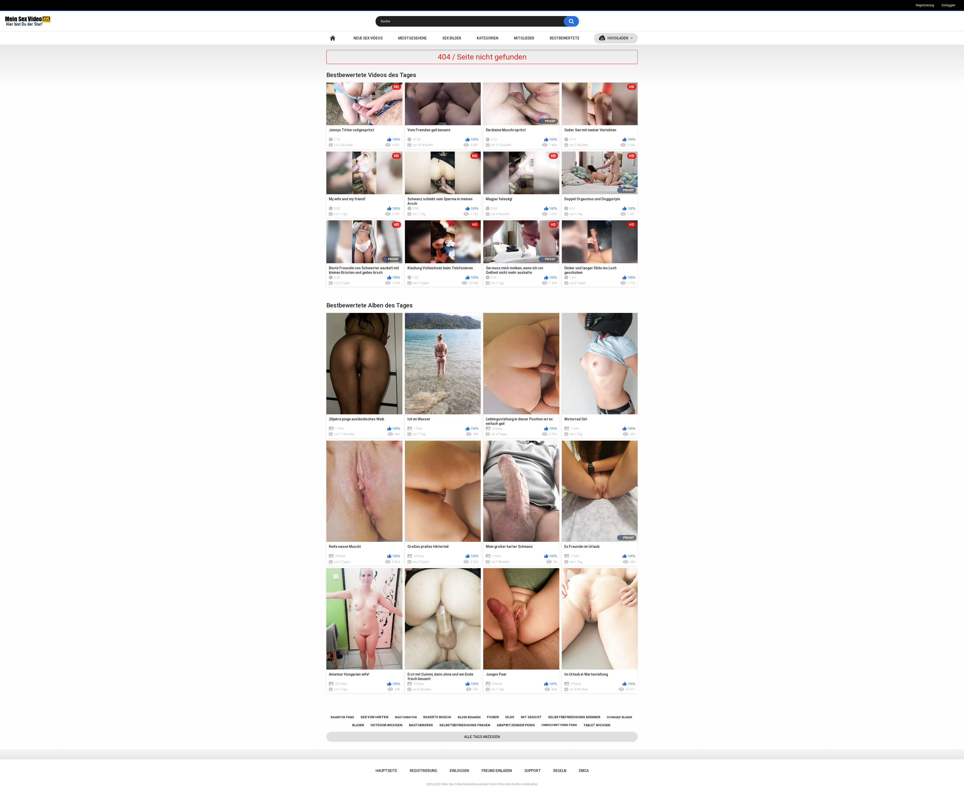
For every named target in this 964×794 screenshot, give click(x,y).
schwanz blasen (619, 717)
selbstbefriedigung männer (574, 717)
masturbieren (421, 725)
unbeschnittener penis (559, 725)
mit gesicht (531, 717)
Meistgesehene (412, 38)
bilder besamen (469, 717)
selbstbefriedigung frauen (464, 725)
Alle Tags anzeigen (482, 737)
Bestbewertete (564, 38)
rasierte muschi (437, 717)
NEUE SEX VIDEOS (368, 38)
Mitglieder (524, 38)
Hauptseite (332, 38)
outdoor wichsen (386, 725)
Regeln (559, 771)
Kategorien (487, 38)
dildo (509, 717)
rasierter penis (342, 717)
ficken (493, 717)
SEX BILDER (451, 38)
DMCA (584, 771)
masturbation (406, 717)
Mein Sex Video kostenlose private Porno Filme (473, 784)
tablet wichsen (596, 725)
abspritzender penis (516, 725)
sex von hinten (374, 717)
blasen (358, 725)
